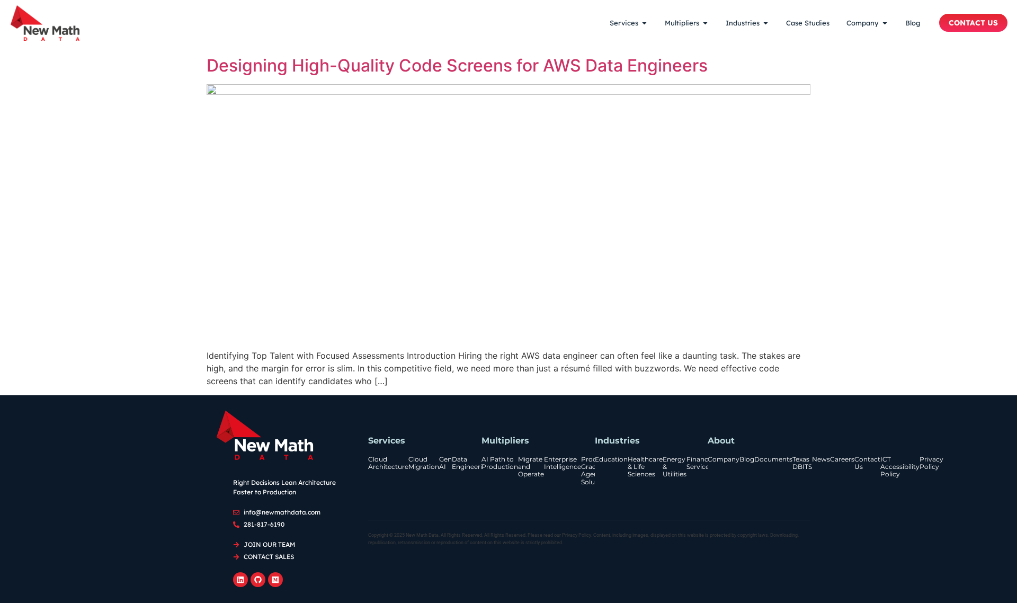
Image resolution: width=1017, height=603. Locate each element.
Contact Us (867, 463)
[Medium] (275, 579)
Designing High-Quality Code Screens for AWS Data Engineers (457, 65)
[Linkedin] (240, 579)
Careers (842, 459)
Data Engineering (471, 463)
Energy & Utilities (674, 467)
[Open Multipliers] (705, 23)
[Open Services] (644, 23)
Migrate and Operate (531, 467)
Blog (746, 459)
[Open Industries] (765, 23)
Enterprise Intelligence (562, 463)
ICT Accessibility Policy (900, 467)
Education (611, 459)
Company (723, 459)
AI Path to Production (499, 463)
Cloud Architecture (388, 463)
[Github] (258, 579)
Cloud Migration (423, 463)
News (821, 459)
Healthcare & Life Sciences (645, 467)
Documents (773, 459)
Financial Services (700, 463)
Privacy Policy (931, 463)
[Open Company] (884, 23)
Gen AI (445, 463)
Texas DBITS (802, 463)
